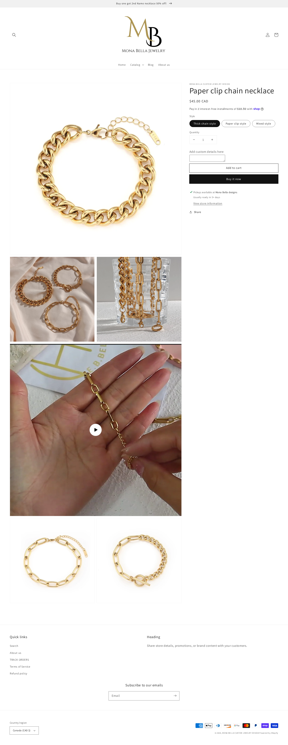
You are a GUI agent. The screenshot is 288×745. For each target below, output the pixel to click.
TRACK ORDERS (19, 659)
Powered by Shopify (268, 733)
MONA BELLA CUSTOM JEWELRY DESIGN (240, 733)
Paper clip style (236, 123)
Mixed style (263, 123)
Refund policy (18, 673)
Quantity (194, 132)
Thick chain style (205, 123)
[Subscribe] (175, 695)
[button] (14, 35)
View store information (207, 203)
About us (15, 653)
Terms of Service (20, 666)
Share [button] (197, 212)
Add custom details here (206, 152)
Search (14, 646)
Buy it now (233, 179)
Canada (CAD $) (22, 730)
